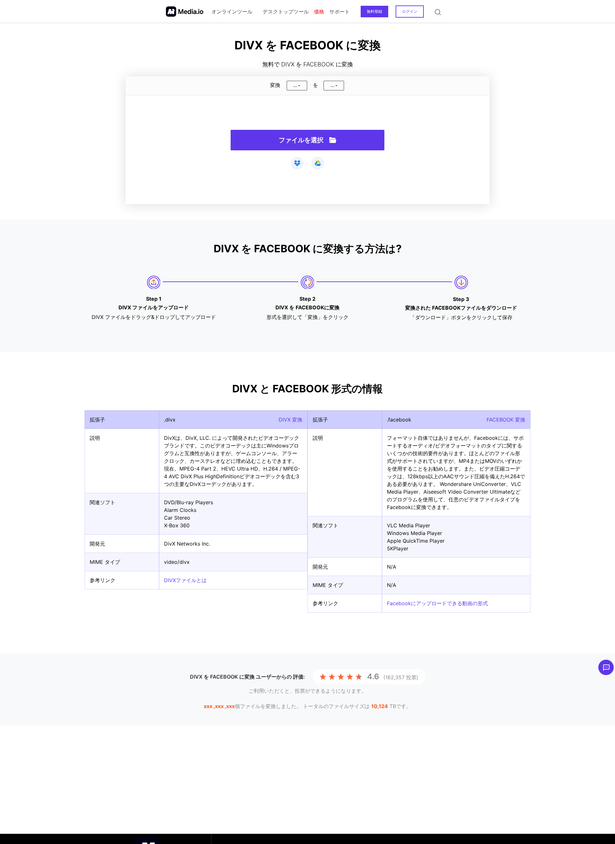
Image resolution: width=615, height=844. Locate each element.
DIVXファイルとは (185, 580)
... (295, 85)
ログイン (409, 11)
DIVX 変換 (290, 419)
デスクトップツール (286, 11)
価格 (319, 11)
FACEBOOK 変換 (506, 419)
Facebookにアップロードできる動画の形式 (437, 603)
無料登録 (374, 11)
